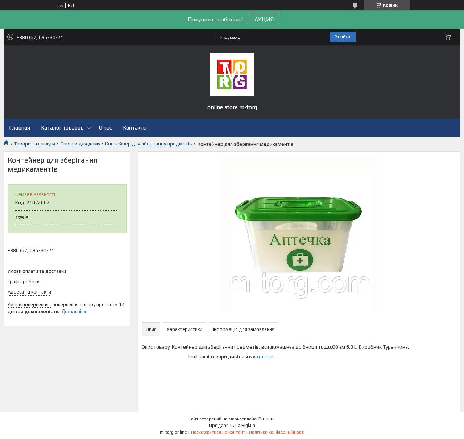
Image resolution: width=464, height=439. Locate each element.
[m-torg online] (232, 74)
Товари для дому (80, 144)
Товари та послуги (34, 144)
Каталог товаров (62, 127)
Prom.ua (267, 419)
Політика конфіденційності (276, 432)
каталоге (263, 357)
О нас (105, 127)
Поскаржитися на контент (218, 432)
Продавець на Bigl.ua (232, 425)
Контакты (134, 127)
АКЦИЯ (264, 19)
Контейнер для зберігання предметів (148, 144)
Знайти (342, 37)
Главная (19, 127)
